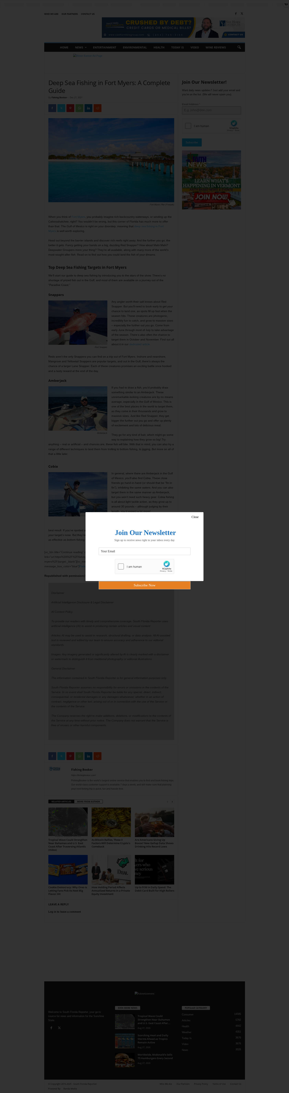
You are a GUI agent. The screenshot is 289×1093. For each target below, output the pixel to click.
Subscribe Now (145, 585)
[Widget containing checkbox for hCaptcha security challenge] (144, 566)
